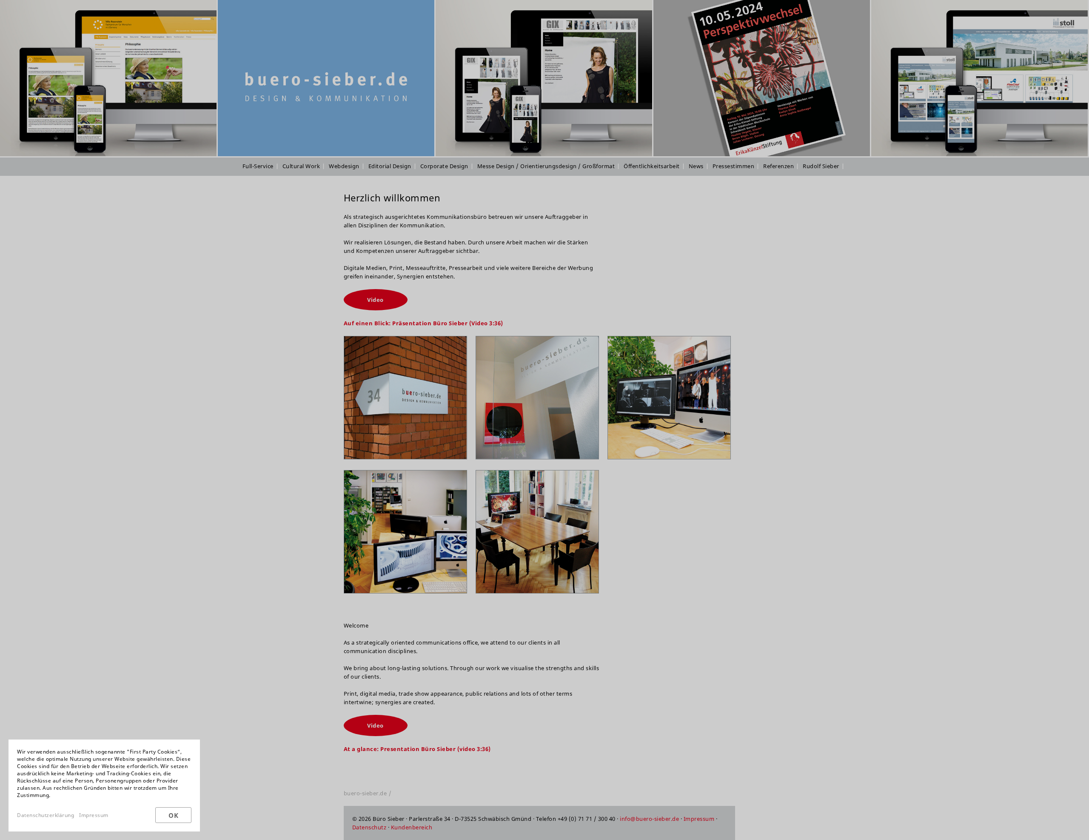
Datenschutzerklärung (45, 815)
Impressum (93, 815)
